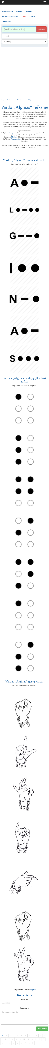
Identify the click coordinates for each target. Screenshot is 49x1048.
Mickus (14, 137)
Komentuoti (42, 1029)
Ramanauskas (16, 139)
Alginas (30, 100)
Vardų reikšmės (16, 100)
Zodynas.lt (4, 100)
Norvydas (12, 133)
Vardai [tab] (23, 16)
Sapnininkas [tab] (6, 21)
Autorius (24, 999)
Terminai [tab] (28, 11)
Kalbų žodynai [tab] (7, 11)
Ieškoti (41, 29)
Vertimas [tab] (19, 11)
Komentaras (24, 1008)
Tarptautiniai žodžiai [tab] (10, 16)
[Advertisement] (24, 72)
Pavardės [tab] (31, 16)
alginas (33, 990)
